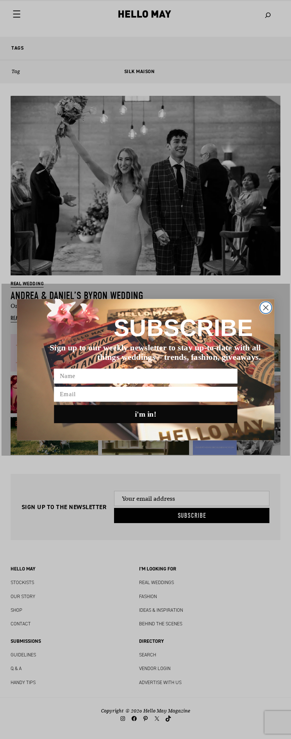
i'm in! (145, 414)
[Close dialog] (265, 307)
